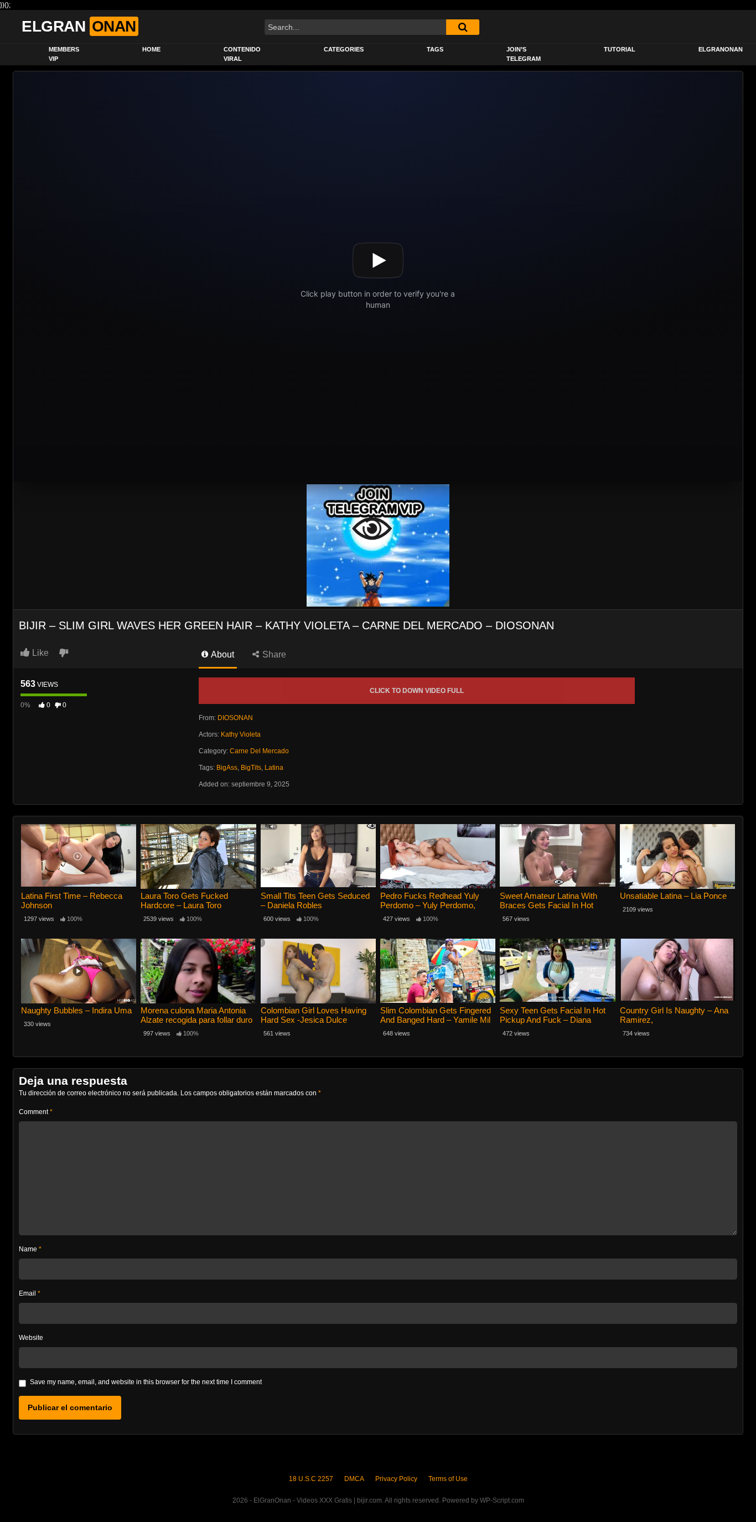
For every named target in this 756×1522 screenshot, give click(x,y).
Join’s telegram (523, 54)
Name (30, 1249)
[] (462, 27)
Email (29, 1293)
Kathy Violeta (241, 734)
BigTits (251, 768)
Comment (36, 1112)
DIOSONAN (235, 718)
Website (31, 1338)
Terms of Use (448, 1479)
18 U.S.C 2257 (311, 1479)
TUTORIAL (619, 49)
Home (151, 49)
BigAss (226, 768)
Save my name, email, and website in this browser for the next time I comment (146, 1382)
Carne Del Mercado (259, 751)
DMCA (354, 1479)
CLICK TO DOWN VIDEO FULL (417, 691)
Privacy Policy (396, 1479)
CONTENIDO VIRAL (242, 54)
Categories (344, 49)
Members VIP (64, 54)
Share (273, 654)
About (221, 654)
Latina (274, 768)
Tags (435, 49)
